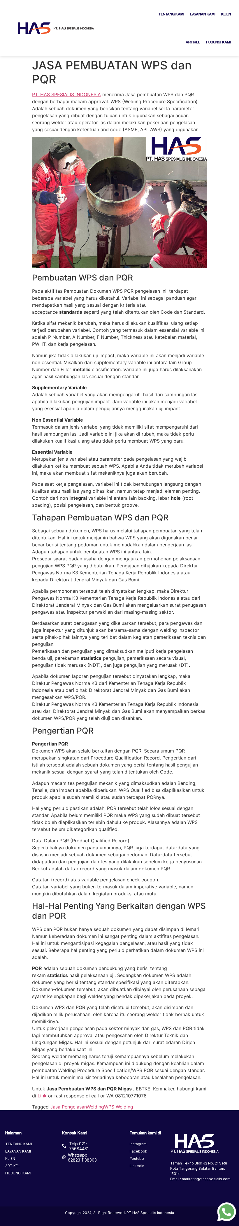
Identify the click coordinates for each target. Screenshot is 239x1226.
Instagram (138, 1144)
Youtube (137, 1158)
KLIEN (226, 13)
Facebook (138, 1151)
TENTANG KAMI (171, 13)
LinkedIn (137, 1166)
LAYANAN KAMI (202, 13)
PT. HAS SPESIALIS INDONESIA (66, 94)
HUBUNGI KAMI (218, 41)
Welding (95, 1107)
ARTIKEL (193, 41)
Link (42, 1096)
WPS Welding (118, 1107)
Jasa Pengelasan (68, 1107)
